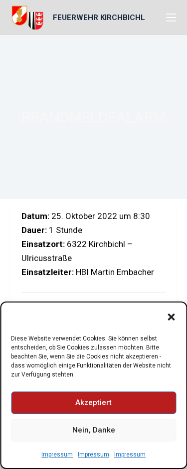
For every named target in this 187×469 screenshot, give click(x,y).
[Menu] (171, 17)
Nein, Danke (93, 430)
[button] (171, 317)
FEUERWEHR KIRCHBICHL (99, 17)
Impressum (57, 454)
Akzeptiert (93, 402)
